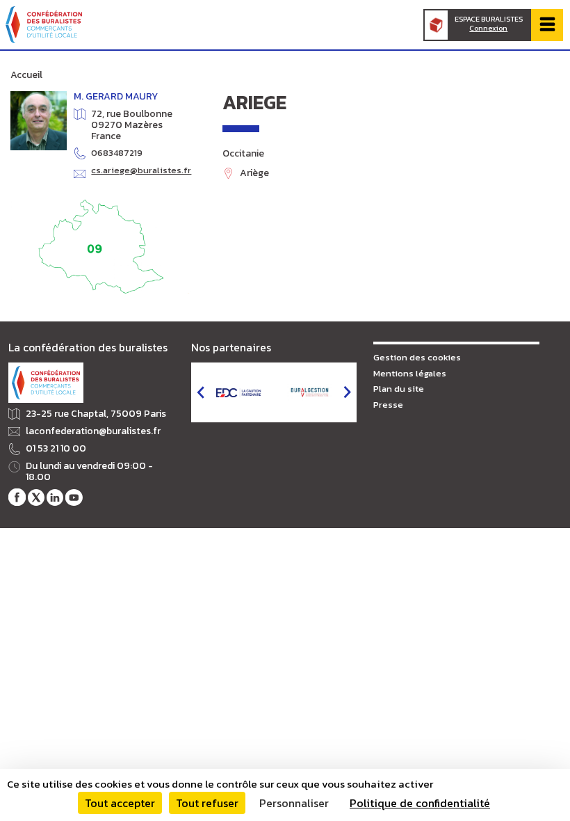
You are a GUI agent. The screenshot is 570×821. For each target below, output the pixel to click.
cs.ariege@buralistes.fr (141, 171)
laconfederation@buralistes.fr (93, 431)
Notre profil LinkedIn (55, 497)
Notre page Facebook (16, 497)
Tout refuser (207, 803)
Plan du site (398, 388)
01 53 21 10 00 (56, 448)
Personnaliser (294, 803)
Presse (388, 404)
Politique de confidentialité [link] (420, 803)
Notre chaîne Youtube (73, 497)
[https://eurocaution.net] (239, 392)
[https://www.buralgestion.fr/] (310, 393)
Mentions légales (409, 373)
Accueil (26, 74)
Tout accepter (120, 803)
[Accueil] (44, 24)
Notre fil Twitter (36, 497)
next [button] (347, 392)
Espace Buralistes (489, 23)
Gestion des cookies (417, 357)
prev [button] (200, 392)
